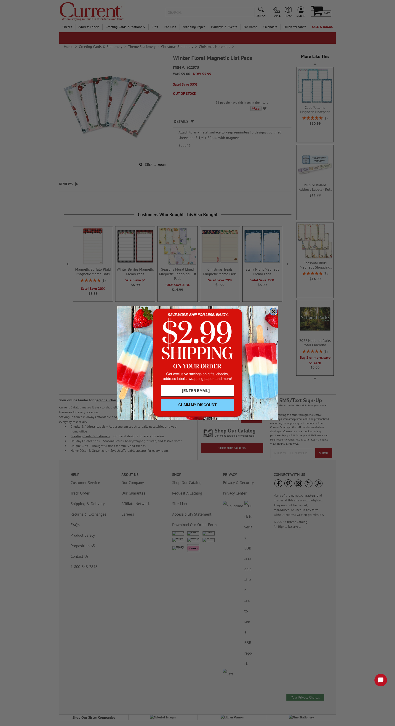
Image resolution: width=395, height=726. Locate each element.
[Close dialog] (273, 311)
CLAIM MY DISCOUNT (197, 405)
